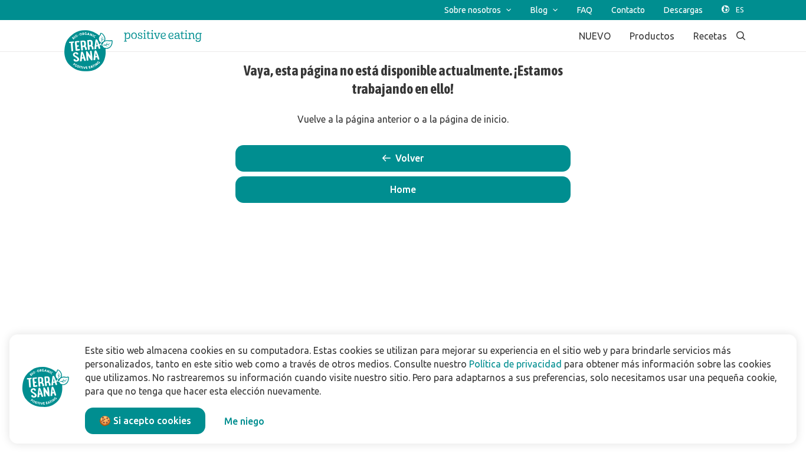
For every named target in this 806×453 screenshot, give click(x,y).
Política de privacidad (515, 364)
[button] (403, 189)
